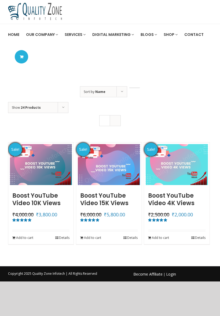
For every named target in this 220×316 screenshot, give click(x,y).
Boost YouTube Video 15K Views (104, 199)
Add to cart (24, 237)
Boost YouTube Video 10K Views (36, 199)
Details (64, 237)
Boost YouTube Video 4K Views (171, 199)
